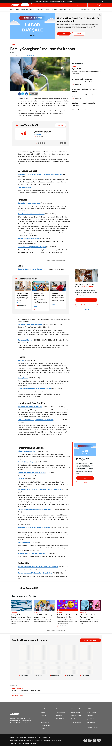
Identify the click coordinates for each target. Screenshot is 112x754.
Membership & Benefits (47, 5)
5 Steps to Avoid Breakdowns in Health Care (21, 616)
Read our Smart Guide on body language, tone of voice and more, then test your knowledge (67, 621)
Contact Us (59, 708)
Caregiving (14, 612)
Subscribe (86, 300)
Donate (43, 712)
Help (92, 9)
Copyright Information (36, 740)
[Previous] (61, 143)
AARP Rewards (82, 5)
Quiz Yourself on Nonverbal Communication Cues (67, 616)
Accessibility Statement (44, 737)
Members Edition (71, 5)
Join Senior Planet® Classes (57, 294)
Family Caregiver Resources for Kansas (42, 48)
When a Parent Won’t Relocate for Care (87, 616)
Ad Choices (13, 743)
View (18, 303)
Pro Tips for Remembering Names (39, 296)
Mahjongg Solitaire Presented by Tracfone (84, 104)
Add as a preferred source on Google (36, 93)
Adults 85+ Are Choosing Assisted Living (43, 616)
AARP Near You (45, 729)
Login (97, 4)
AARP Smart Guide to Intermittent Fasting (84, 90)
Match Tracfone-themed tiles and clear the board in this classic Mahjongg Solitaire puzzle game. (85, 108)
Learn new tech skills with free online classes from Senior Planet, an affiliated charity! (58, 300)
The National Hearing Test (42, 131)
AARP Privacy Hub (21, 737)
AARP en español (85, 9)
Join (64, 33)
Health (74, 77)
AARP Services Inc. (76, 722)
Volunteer (43, 715)
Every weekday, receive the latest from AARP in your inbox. (22, 299)
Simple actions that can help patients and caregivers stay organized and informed (20, 621)
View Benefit (38, 134)
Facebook (19, 93)
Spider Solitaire (78, 69)
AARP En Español (60, 712)
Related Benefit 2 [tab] (39, 143)
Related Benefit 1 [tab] (37, 143)
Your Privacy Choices (23, 743)
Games (74, 66)
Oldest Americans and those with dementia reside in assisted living (42, 620)
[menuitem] (12, 9)
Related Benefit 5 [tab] (44, 143)
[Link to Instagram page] (94, 740)
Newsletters (59, 715)
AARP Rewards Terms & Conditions (19, 740)
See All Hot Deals (17, 695)
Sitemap (12, 737)
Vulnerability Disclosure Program (52, 740)
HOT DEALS (16, 688)
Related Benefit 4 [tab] (42, 143)
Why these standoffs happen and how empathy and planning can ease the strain (89, 621)
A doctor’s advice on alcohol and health (82, 82)
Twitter (22, 93)
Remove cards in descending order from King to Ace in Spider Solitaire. (86, 72)
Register (91, 4)
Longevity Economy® (92, 727)
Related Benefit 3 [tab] (41, 143)
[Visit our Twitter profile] (90, 740)
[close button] (100, 15)
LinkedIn (26, 93)
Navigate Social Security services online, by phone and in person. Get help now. (54, 1)
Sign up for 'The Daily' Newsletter (23, 294)
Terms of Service (32, 737)
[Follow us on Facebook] (85, 740)
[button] (99, 9)
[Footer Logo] (21, 714)
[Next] (64, 143)
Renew (79, 33)
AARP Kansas (14, 44)
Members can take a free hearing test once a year (46, 132)
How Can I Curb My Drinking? (82, 79)
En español (30, 55)
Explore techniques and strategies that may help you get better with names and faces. (40, 302)
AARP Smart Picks (60, 5)
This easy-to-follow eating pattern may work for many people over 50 (86, 94)
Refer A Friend (60, 718)
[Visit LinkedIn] (99, 740)
